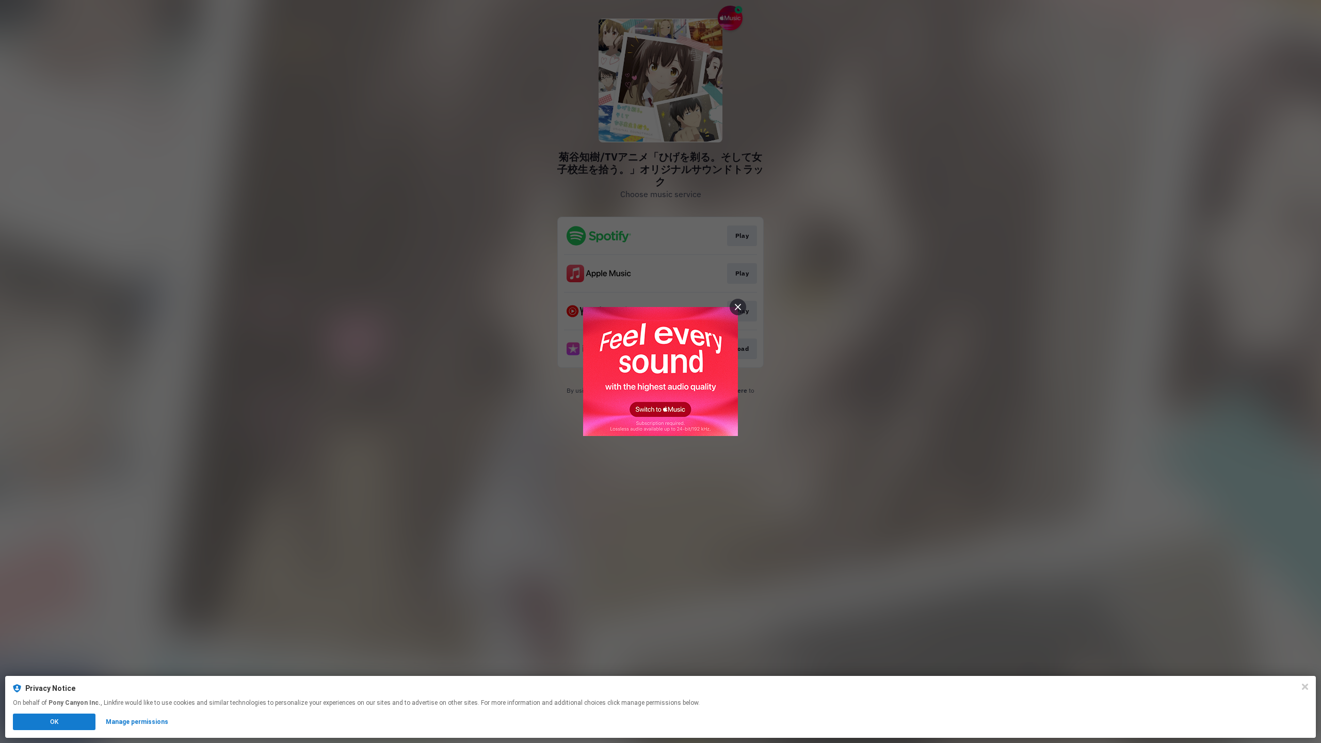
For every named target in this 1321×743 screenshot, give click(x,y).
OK (54, 721)
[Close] (1305, 687)
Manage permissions (137, 721)
